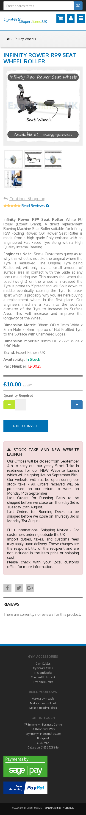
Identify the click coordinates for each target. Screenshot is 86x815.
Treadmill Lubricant (43, 677)
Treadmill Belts (43, 672)
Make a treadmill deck (43, 708)
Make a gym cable (43, 698)
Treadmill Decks (43, 682)
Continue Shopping (27, 198)
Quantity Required (18, 395)
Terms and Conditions (52, 808)
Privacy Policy (68, 808)
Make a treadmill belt (43, 703)
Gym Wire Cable (43, 668)
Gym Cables (43, 663)
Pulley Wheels (25, 39)
